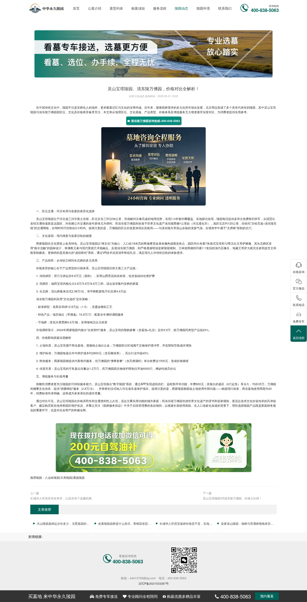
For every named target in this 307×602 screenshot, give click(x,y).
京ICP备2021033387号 (153, 583)
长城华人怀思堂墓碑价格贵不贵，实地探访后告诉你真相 (186, 524)
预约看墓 (267, 596)
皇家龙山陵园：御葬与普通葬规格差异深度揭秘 (247, 524)
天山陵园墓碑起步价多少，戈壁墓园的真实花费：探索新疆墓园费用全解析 (63, 524)
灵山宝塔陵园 (45, 219)
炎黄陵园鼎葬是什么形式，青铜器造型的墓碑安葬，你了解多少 (124, 524)
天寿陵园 (66, 477)
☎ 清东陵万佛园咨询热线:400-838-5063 (153, 121)
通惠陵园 (79, 477)
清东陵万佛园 (48, 112)
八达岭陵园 (52, 477)
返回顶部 (298, 338)
